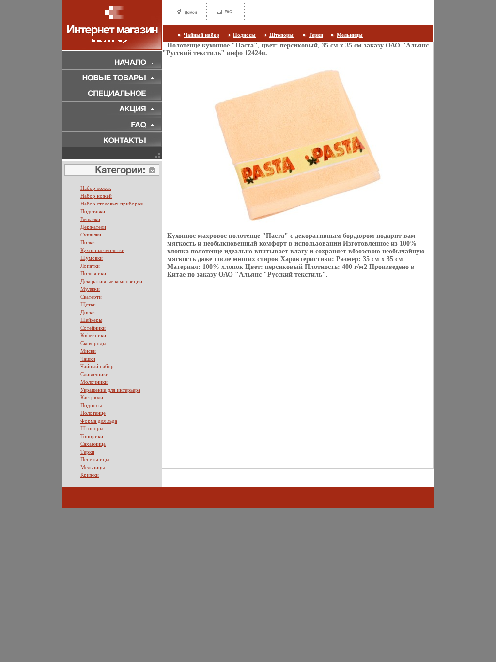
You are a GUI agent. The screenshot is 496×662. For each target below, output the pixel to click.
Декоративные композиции (111, 281)
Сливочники (94, 374)
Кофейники (93, 335)
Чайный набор (201, 35)
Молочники (94, 382)
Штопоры (281, 35)
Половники (93, 273)
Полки (87, 242)
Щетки (88, 304)
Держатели (93, 227)
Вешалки (90, 219)
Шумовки (91, 258)
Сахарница (93, 444)
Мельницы (350, 35)
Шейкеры (91, 320)
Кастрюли (91, 397)
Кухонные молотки (102, 250)
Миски (88, 351)
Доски (87, 312)
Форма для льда (98, 421)
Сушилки (90, 234)
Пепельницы (94, 459)
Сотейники (93, 328)
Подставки (92, 211)
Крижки (89, 475)
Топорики (91, 436)
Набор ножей (96, 196)
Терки (316, 35)
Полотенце (93, 413)
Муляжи (90, 289)
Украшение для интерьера (110, 390)
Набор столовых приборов (111, 203)
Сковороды (93, 343)
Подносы (244, 35)
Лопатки (90, 265)
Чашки (87, 359)
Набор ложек (95, 188)
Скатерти (91, 296)
